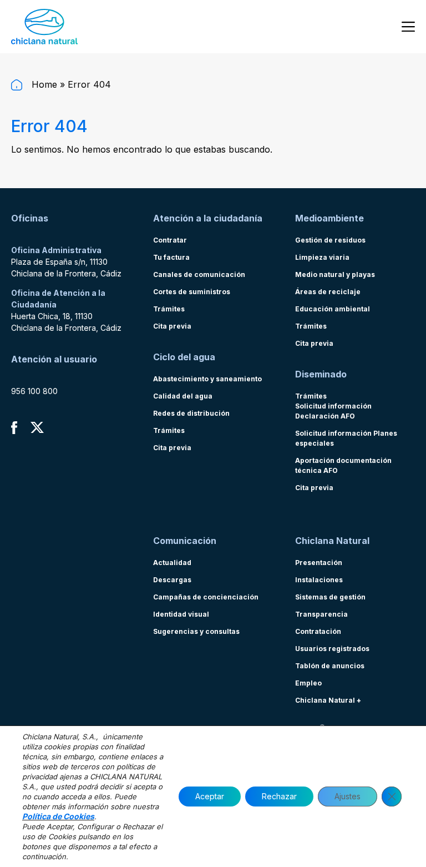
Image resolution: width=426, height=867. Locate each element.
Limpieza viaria (322, 257)
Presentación (318, 562)
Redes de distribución (191, 413)
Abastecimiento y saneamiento (207, 379)
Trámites (169, 309)
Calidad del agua (182, 396)
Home (43, 84)
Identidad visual (181, 614)
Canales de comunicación (199, 274)
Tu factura (171, 257)
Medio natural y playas (335, 274)
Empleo (308, 683)
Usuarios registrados (332, 648)
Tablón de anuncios (329, 666)
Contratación (318, 631)
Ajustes (347, 796)
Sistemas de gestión (330, 597)
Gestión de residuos (330, 240)
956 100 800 (34, 391)
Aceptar (209, 796)
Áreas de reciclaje (328, 292)
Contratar (170, 240)
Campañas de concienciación (205, 597)
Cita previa (172, 326)
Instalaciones (319, 580)
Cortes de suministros (191, 292)
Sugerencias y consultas (196, 631)
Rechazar (279, 796)
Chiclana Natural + (328, 700)
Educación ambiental (332, 309)
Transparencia (321, 614)
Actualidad (172, 562)
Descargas (172, 580)
